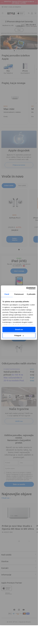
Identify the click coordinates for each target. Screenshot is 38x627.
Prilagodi (17, 335)
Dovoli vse (19, 329)
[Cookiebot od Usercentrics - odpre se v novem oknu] (26, 288)
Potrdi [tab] (7, 294)
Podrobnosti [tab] (19, 294)
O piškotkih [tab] (31, 294)
